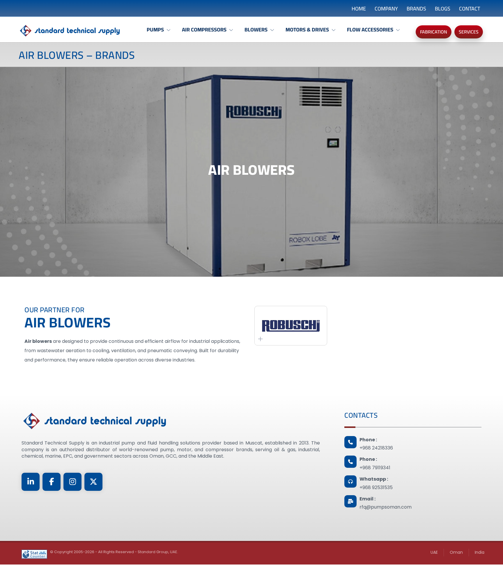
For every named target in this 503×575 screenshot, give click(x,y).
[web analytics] (34, 554)
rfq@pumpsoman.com (385, 507)
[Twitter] (93, 482)
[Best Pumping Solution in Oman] (70, 31)
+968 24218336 (376, 448)
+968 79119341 (374, 467)
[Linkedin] (31, 482)
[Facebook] (51, 482)
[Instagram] (72, 482)
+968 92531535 (376, 487)
